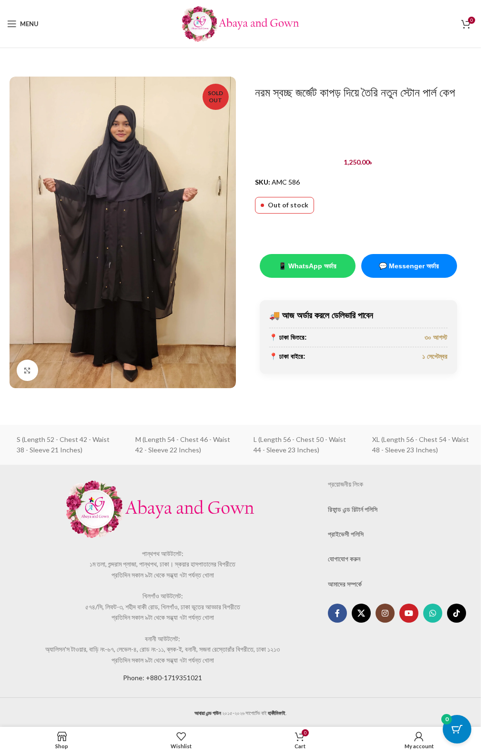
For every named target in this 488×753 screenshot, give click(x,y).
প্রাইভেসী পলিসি (346, 534)
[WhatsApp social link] (432, 613)
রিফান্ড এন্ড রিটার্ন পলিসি (352, 509)
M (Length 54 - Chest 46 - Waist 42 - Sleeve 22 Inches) (182, 444)
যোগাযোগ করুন (344, 559)
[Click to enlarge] (27, 370)
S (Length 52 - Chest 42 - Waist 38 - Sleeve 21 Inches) (63, 444)
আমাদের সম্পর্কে (345, 584)
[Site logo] (240, 23)
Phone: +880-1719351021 (162, 678)
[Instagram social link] (385, 613)
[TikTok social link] (456, 613)
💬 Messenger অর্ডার (409, 266)
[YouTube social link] (408, 613)
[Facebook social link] (337, 613)
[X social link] (361, 613)
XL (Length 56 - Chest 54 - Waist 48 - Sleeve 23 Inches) (420, 444)
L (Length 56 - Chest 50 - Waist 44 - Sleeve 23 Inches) (300, 444)
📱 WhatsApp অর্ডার (307, 266)
